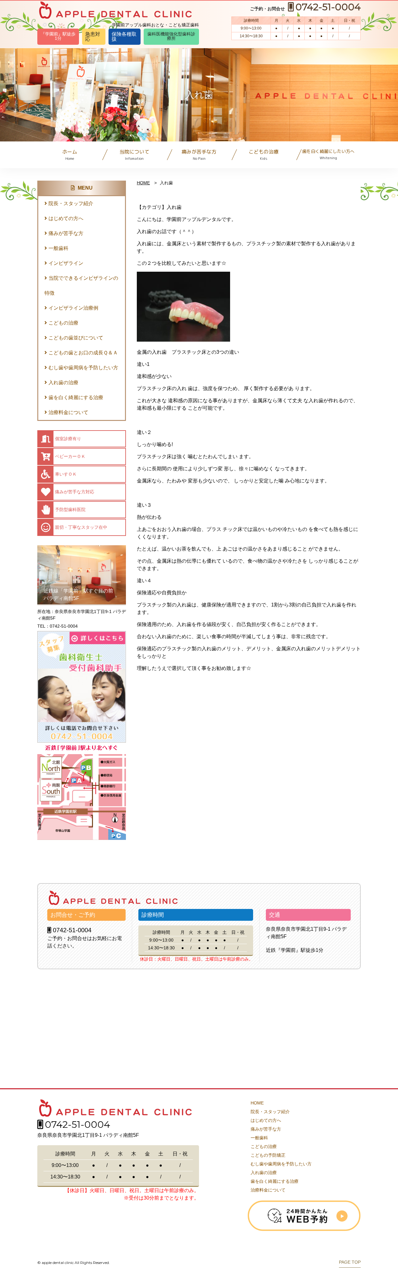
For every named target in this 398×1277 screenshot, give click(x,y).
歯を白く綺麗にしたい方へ (328, 154)
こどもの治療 (264, 154)
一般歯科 (58, 248)
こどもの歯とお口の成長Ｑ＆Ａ (83, 352)
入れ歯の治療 (63, 382)
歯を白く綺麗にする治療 (76, 397)
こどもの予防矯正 (268, 1155)
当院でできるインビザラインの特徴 (81, 285)
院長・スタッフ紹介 (71, 203)
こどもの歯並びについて (76, 337)
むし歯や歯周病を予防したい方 (83, 367)
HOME (143, 182)
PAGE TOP (350, 1262)
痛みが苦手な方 (199, 154)
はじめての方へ (66, 218)
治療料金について (68, 412)
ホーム (69, 154)
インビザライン (66, 263)
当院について (134, 154)
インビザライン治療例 (73, 308)
